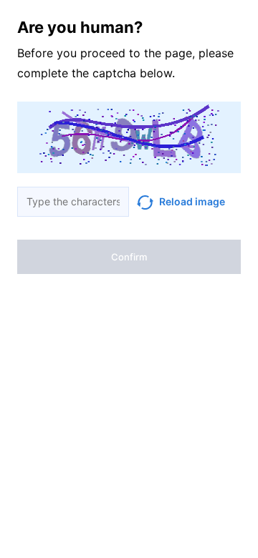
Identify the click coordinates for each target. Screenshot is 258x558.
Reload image (192, 201)
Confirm (129, 257)
